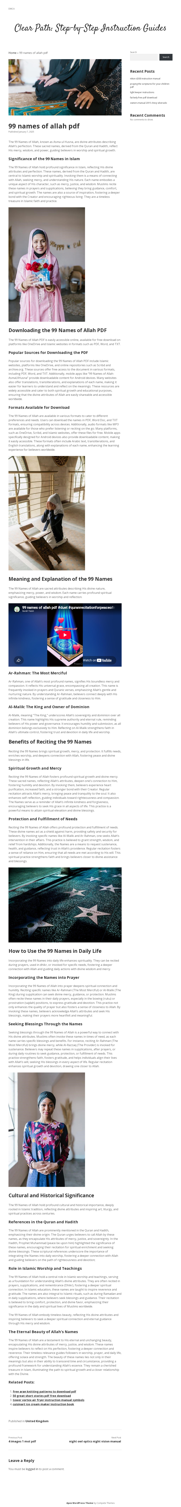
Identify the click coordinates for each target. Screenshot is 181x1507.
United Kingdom (37, 1421)
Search (133, 52)
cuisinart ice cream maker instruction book (43, 1404)
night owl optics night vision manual (95, 1441)
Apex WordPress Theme (79, 1503)
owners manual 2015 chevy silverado (148, 102)
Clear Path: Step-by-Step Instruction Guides (91, 28)
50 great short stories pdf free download (42, 1396)
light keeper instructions (142, 92)
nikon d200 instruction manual (145, 78)
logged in (32, 1469)
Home (12, 53)
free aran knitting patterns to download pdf (44, 1391)
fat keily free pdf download (143, 97)
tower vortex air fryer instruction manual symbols (48, 1400)
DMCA (11, 8)
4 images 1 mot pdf (22, 1441)
